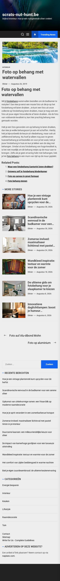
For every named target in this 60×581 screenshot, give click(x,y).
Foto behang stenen (17, 181)
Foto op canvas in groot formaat (23, 176)
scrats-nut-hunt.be (20, 14)
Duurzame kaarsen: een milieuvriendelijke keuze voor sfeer (27, 434)
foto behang (13, 156)
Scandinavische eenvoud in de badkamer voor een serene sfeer (40, 222)
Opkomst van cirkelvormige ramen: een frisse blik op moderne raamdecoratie (26, 403)
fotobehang (12, 101)
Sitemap (6, 537)
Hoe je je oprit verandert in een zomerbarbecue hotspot (28, 413)
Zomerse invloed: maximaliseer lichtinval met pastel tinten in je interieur (40, 244)
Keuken (5, 501)
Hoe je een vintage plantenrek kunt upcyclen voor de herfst (39, 200)
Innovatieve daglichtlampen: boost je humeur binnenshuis (41, 309)
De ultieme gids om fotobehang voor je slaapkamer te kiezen (41, 286)
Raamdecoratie (9, 517)
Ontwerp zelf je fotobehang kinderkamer (27, 171)
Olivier (4, 84)
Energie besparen (10, 485)
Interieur (6, 67)
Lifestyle (6, 509)
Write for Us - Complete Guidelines (18, 540)
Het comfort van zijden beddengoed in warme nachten (28, 462)
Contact (6, 534)
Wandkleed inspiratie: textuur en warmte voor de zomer (41, 264)
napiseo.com (8, 556)
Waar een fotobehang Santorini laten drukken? (30, 166)
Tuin (4, 525)
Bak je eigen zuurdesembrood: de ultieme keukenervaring (29, 470)
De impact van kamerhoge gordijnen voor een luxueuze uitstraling (28, 445)
